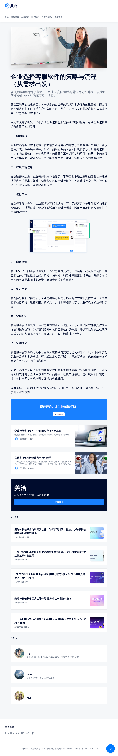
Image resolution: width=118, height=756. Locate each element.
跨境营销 (58, 17)
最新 (7, 17)
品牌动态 (25, 17)
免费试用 (59, 502)
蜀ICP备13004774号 (89, 748)
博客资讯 (15, 17)
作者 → (14, 638)
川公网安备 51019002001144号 (66, 748)
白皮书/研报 (47, 17)
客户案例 (35, 17)
